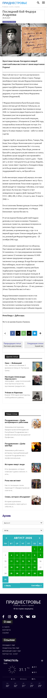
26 (17, 573)
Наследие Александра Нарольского (15, 378)
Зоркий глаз (39, 346)
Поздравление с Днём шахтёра (15, 445)
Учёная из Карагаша (14, 393)
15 (35, 561)
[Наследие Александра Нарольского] (37, 380)
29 (35, 573)
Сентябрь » (36, 585)
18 (11, 567)
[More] (40, 333)
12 (17, 561)
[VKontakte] (27, 617)
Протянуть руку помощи (12, 346)
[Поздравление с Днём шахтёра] (36, 447)
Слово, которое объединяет (17, 497)
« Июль (7, 585)
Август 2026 (23, 538)
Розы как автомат (13, 480)
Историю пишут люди (15, 464)
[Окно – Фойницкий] (37, 367)
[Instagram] (9, 617)
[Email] (29, 333)
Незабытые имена (9, 22)
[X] (18, 333)
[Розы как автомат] (36, 484)
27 (23, 573)
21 (29, 567)
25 (11, 573)
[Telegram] (34, 333)
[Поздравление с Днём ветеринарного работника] (36, 423)
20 (23, 567)
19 (17, 567)
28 (29, 573)
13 (23, 561)
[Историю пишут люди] (36, 467)
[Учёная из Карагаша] (37, 396)
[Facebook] (12, 333)
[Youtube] (33, 617)
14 (29, 561)
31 (5, 579)
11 (11, 561)
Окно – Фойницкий (13, 363)
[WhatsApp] (23, 333)
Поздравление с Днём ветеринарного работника (16, 421)
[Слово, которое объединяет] (36, 500)
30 (40, 573)
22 (35, 567)
